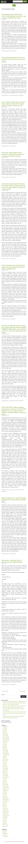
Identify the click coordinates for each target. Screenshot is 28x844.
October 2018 (5, 814)
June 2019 (5, 803)
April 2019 (5, 806)
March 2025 (5, 748)
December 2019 (6, 799)
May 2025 (5, 746)
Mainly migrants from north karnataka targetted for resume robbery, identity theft (14, 499)
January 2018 (5, 826)
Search (3, 694)
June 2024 (5, 756)
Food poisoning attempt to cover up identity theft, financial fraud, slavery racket (13, 59)
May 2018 (5, 821)
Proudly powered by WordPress (10, 841)
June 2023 (5, 763)
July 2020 (5, 792)
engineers (12, 95)
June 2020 (5, 793)
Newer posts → (23, 691)
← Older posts (5, 691)
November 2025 (6, 738)
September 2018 (6, 815)
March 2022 (5, 772)
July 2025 (5, 743)
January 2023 (5, 769)
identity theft (16, 95)
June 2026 (5, 729)
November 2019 (6, 801)
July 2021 (5, 778)
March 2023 (5, 766)
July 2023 (5, 762)
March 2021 (5, 783)
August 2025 (5, 741)
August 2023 (5, 760)
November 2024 (6, 754)
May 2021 (5, 781)
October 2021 (5, 775)
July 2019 (5, 802)
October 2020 (5, 787)
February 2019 (5, 809)
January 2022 (5, 774)
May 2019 (5, 805)
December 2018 (6, 811)
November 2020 (6, 786)
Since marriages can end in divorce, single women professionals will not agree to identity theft (13, 267)
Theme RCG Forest (20, 841)
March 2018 (5, 824)
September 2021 (6, 777)
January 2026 (5, 735)
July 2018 (5, 818)
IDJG (3, 1)
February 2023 (5, 768)
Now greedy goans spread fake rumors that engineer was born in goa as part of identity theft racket (14, 16)
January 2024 (5, 759)
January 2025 (5, 751)
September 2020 (6, 789)
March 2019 (5, 808)
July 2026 (5, 728)
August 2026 (5, 726)
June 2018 (5, 820)
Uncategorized (13, 50)
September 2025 (6, 740)
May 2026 (5, 731)
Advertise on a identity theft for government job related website (12, 561)
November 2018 (6, 812)
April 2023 (5, 765)
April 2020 (5, 796)
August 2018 (5, 817)
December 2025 (6, 737)
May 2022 (5, 771)
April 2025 (5, 747)
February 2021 (5, 784)
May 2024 (5, 757)
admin (8, 50)
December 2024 (6, 753)
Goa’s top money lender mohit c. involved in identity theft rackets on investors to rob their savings (13, 154)
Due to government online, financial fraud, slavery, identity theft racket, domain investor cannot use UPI (13, 104)
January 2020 (5, 798)
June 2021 (5, 780)
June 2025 (5, 744)
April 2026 (5, 732)
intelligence (21, 95)
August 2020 (5, 790)
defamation (12, 489)
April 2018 (5, 823)
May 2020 (5, 795)
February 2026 (5, 734)
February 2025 (5, 750)
